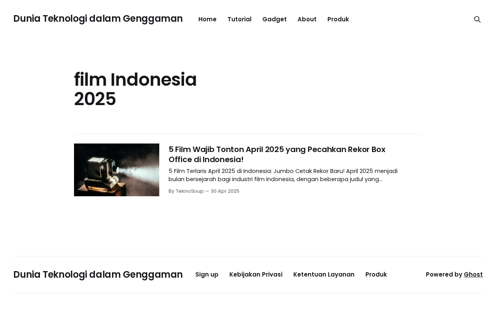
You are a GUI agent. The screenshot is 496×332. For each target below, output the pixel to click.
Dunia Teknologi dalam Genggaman (98, 18)
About (307, 19)
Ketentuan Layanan (324, 274)
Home (207, 19)
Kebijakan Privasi (255, 274)
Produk (338, 19)
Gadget (274, 19)
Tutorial (239, 19)
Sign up (207, 274)
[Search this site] (477, 19)
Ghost (473, 274)
